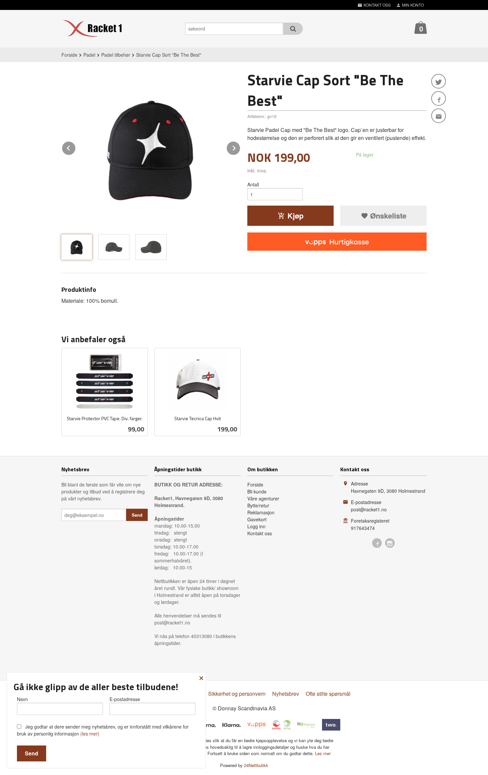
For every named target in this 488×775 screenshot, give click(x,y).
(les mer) (89, 733)
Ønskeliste (387, 215)
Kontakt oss (259, 533)
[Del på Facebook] (438, 98)
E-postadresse (125, 699)
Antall (253, 184)
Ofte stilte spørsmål (328, 693)
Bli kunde (257, 491)
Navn (22, 699)
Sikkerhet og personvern (237, 693)
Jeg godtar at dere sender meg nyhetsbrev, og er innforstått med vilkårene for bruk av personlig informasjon (103, 730)
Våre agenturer (263, 498)
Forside (69, 54)
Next (240, 147)
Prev (75, 147)
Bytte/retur (258, 505)
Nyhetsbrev (285, 693)
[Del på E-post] (438, 115)
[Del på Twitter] (438, 81)
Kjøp (295, 215)
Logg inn (256, 526)
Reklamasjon (261, 512)
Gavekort (257, 519)
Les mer (323, 753)
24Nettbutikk (256, 765)
